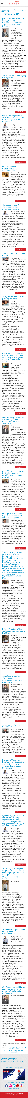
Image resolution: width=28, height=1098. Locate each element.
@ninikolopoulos (14, 1088)
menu (2, 3)
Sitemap (20, 1050)
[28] (13, 1047)
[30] (17, 1047)
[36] (15, 1048)
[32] (22, 1047)
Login (15, 1050)
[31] (20, 1047)
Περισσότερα (20, 72)
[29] (15, 1047)
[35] (13, 1048)
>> (18, 1048)
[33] (25, 1047)
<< (7, 1047)
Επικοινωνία (14, 1052)
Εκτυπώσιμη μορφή (20, 10)
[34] (10, 1048)
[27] (10, 1047)
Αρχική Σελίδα (8, 1050)
